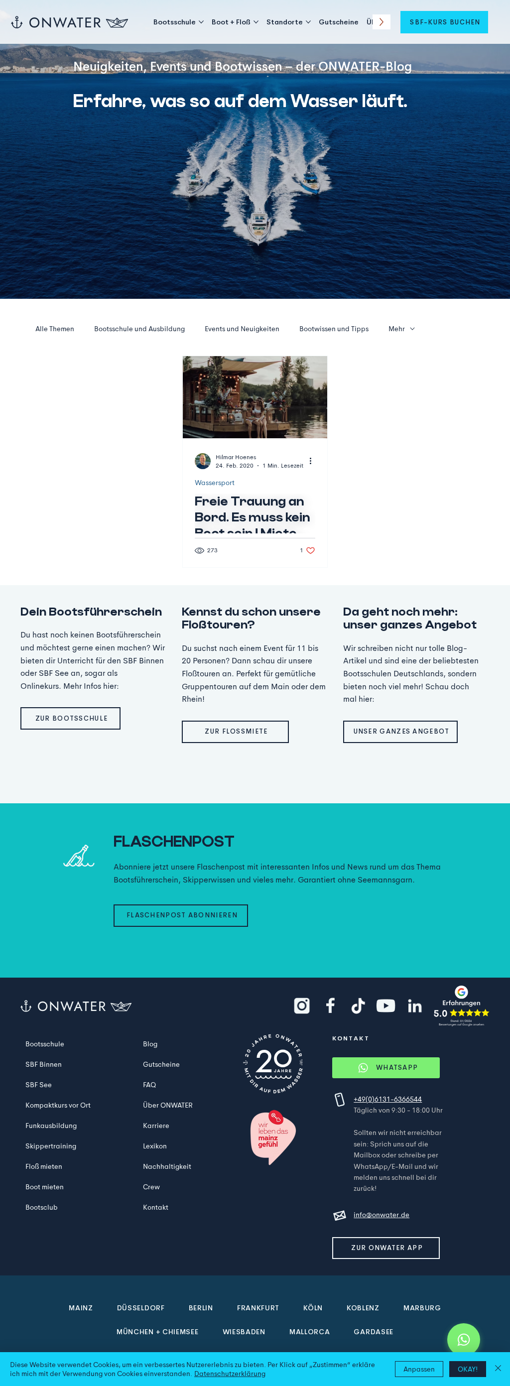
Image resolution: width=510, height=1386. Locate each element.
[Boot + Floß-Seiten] (256, 21)
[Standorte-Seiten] (308, 21)
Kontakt (155, 1207)
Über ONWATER (168, 1105)
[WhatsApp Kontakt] (463, 1339)
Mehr (396, 328)
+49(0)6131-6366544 (388, 1099)
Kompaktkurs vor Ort (58, 1105)
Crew (151, 1186)
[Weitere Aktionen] (314, 461)
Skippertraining (50, 1145)
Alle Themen (54, 328)
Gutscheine (161, 1064)
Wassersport (215, 483)
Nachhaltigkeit (167, 1166)
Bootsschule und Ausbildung (139, 328)
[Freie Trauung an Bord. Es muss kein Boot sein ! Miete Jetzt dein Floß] (255, 397)
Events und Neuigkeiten (242, 328)
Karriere (156, 1125)
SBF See (38, 1084)
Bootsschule (44, 1043)
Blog (150, 1043)
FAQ (149, 1084)
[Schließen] (498, 1369)
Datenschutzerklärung (229, 1373)
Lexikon (155, 1145)
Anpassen (419, 1369)
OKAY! (468, 1369)
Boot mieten (44, 1186)
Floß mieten (43, 1166)
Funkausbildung (51, 1125)
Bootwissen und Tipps (334, 328)
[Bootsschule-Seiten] (201, 21)
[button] (444, 22)
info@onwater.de (381, 1214)
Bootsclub (41, 1207)
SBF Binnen (43, 1064)
